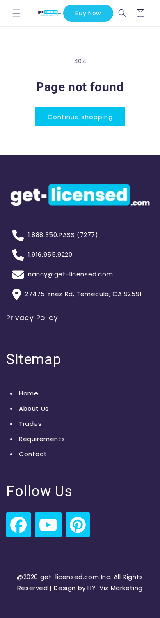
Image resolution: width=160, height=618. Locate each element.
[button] (16, 13)
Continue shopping (80, 117)
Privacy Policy (32, 318)
